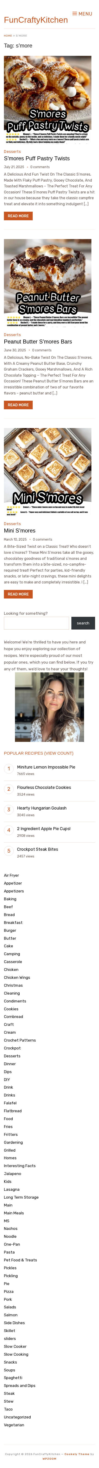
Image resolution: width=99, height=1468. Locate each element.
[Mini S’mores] (47, 431)
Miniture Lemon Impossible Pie (46, 767)
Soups (9, 1370)
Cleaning (12, 993)
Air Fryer (11, 875)
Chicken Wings (17, 977)
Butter (10, 938)
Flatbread (13, 1111)
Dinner (10, 1064)
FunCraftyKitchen (36, 20)
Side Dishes (14, 1322)
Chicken (11, 969)
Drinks (9, 1095)
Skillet (9, 1330)
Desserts (12, 151)
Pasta (9, 1252)
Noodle (10, 1236)
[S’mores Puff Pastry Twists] (47, 59)
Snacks (10, 1362)
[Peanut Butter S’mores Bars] (47, 242)
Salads (10, 1307)
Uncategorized (17, 1417)
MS (6, 1221)
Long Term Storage (21, 1197)
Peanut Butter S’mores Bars (38, 341)
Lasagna (12, 1189)
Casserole (13, 961)
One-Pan (12, 1244)
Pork (8, 1299)
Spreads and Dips (19, 1385)
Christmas (13, 985)
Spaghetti (13, 1377)
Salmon (10, 1315)
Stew (9, 1401)
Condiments (15, 1001)
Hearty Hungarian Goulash (42, 808)
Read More (18, 216)
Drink (8, 1087)
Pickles (10, 1268)
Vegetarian (14, 1425)
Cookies (11, 1009)
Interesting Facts (20, 1165)
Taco (8, 1409)
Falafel (10, 1103)
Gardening (13, 1142)
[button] (82, 14)
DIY (7, 1079)
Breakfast (13, 922)
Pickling (11, 1275)
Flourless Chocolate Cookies (44, 787)
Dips (8, 1071)
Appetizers (14, 891)
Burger (10, 930)
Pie (6, 1283)
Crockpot (12, 1048)
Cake (8, 946)
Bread (9, 914)
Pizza (9, 1291)
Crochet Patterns (20, 1040)
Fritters (11, 1134)
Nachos (10, 1228)
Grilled (9, 1150)
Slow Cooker (15, 1346)
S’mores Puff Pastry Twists (37, 158)
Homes (10, 1158)
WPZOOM (49, 1458)
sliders (10, 1338)
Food (8, 1118)
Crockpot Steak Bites (37, 849)
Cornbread (13, 1016)
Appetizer (13, 883)
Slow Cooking (16, 1354)
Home (8, 35)
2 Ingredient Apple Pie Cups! (43, 828)
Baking (10, 899)
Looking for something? (26, 613)
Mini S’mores (19, 530)
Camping (12, 953)
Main (8, 1205)
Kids (8, 1181)
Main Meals (14, 1213)
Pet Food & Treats (20, 1260)
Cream (10, 1032)
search (83, 623)
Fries (8, 1126)
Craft (9, 1024)
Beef (8, 906)
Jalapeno (12, 1173)
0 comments (40, 167)
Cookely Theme (77, 1454)
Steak (9, 1393)
